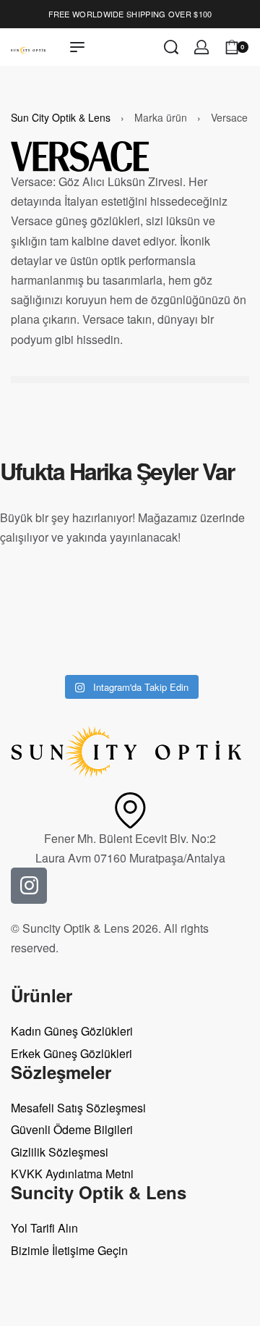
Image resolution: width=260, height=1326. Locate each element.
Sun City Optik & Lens (60, 117)
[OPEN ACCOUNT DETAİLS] (201, 47)
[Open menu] (77, 47)
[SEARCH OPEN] (171, 47)
